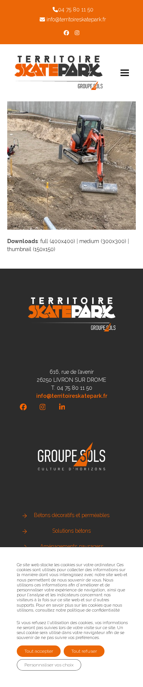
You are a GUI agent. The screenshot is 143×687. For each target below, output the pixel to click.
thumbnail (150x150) (31, 249)
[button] (125, 72)
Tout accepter (38, 651)
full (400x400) (57, 241)
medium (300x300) (102, 241)
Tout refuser (84, 651)
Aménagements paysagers (71, 546)
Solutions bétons (71, 531)
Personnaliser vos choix (49, 665)
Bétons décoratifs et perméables (71, 515)
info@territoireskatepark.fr (76, 19)
